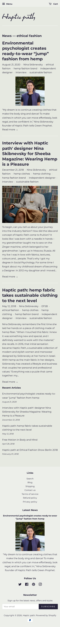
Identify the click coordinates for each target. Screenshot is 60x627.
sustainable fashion (41, 72)
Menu (9, 4)
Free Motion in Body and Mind (19, 439)
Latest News (30, 510)
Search (30, 478)
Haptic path (29, 615)
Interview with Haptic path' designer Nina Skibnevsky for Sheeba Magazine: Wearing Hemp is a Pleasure (29, 154)
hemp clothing (42, 173)
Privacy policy (30, 502)
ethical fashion (10, 310)
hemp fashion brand (25, 68)
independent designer (42, 177)
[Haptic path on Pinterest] (33, 585)
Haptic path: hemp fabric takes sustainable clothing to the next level (30, 295)
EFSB (45, 306)
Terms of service (30, 494)
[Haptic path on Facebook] (26, 585)
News (7, 36)
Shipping (30, 486)
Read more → (10, 129)
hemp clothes (22, 173)
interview (21, 72)
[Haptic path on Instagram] (40, 585)
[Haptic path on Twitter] (20, 585)
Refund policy (30, 498)
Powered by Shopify (46, 615)
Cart (55, 4)
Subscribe (48, 606)
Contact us (30, 490)
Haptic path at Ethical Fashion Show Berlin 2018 (30, 450)
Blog (30, 482)
